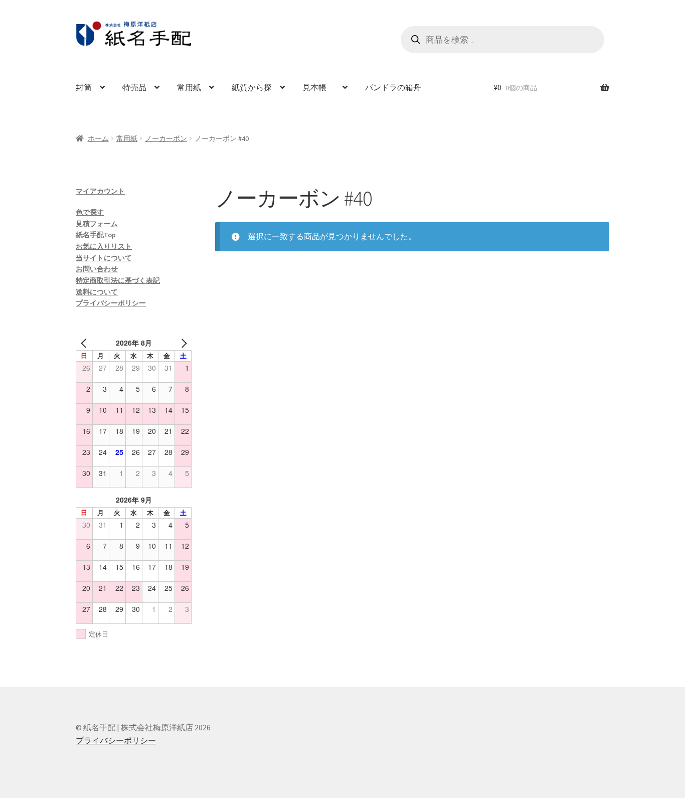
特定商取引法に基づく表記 (118, 280)
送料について (97, 291)
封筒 (84, 87)
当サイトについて (104, 257)
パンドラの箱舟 (393, 87)
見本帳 (318, 87)
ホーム (98, 138)
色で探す (90, 212)
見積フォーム (97, 223)
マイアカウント (100, 191)
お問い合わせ (97, 268)
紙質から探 (252, 87)
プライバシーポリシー (111, 302)
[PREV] (85, 343)
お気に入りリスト (104, 246)
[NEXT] (182, 343)
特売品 (134, 87)
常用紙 (189, 87)
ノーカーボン (166, 138)
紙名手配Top (96, 234)
